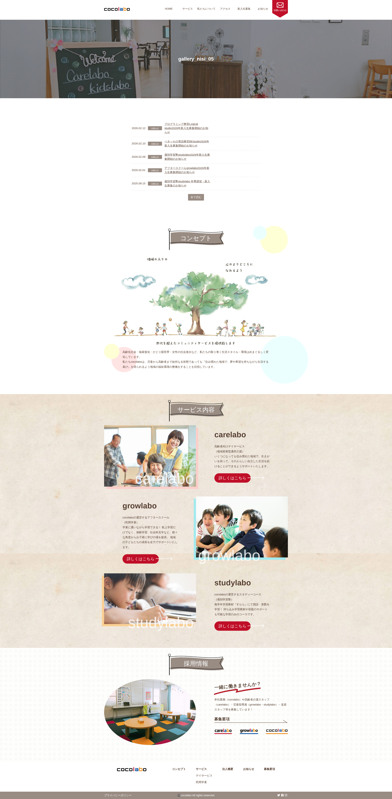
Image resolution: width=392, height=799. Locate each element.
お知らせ (263, 8)
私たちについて (206, 8)
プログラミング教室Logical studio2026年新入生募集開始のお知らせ (186, 128)
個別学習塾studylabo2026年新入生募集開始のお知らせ (187, 156)
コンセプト (179, 769)
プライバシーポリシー (118, 795)
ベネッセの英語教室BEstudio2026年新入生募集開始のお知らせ (186, 143)
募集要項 (269, 769)
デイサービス (204, 775)
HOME (169, 8)
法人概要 (227, 769)
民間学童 (201, 782)
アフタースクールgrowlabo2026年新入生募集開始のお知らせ (186, 170)
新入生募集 (244, 8)
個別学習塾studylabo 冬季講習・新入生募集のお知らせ (187, 183)
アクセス (225, 8)
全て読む (196, 197)
